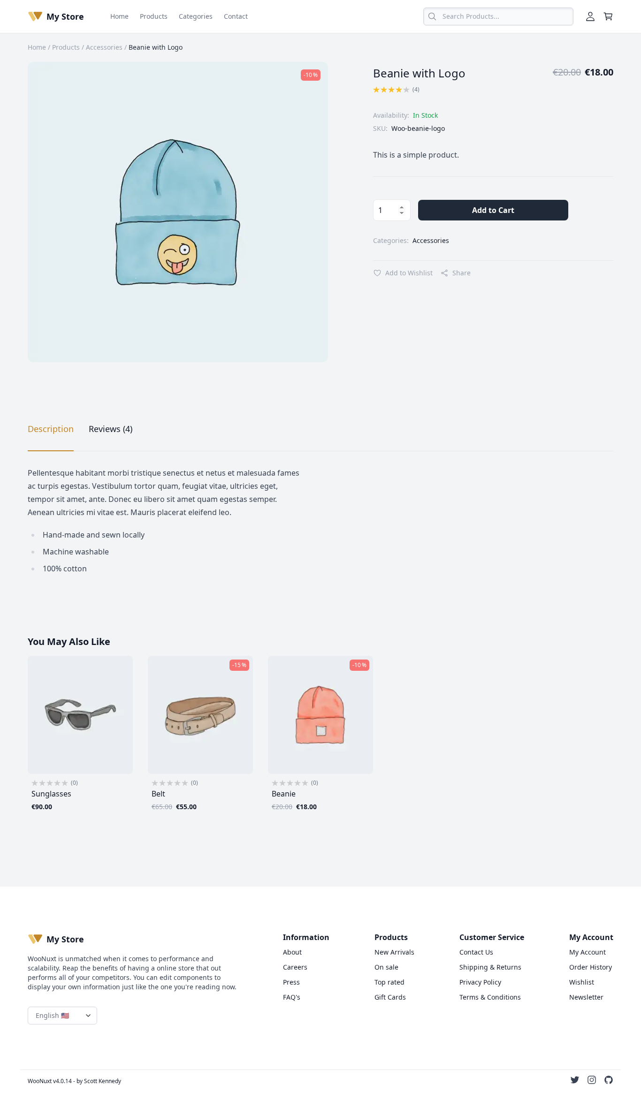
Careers (295, 967)
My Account (587, 952)
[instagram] (591, 1081)
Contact (236, 16)
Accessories (104, 47)
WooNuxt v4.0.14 (50, 1081)
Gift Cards (390, 997)
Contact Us (476, 952)
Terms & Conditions (490, 997)
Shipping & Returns (490, 967)
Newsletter (586, 997)
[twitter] (575, 1081)
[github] (608, 1081)
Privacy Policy (480, 982)
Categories (196, 16)
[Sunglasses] (80, 715)
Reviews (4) (110, 428)
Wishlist (581, 982)
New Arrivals (394, 952)
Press (291, 982)
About (292, 952)
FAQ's (291, 997)
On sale (386, 967)
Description (51, 428)
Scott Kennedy (102, 1081)
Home (119, 16)
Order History (590, 967)
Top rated (389, 982)
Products (154, 16)
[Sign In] (590, 16)
